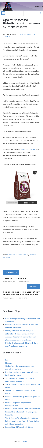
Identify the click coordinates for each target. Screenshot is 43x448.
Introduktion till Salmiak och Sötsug (19, 427)
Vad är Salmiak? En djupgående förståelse (21, 418)
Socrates (26, 441)
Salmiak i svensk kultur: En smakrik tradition (22, 408)
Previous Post (11, 272)
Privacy (8, 360)
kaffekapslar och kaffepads (17, 255)
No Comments (24, 282)
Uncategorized (24, 34)
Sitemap (8, 363)
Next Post (33, 286)
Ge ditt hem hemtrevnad (15, 278)
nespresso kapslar (28, 149)
